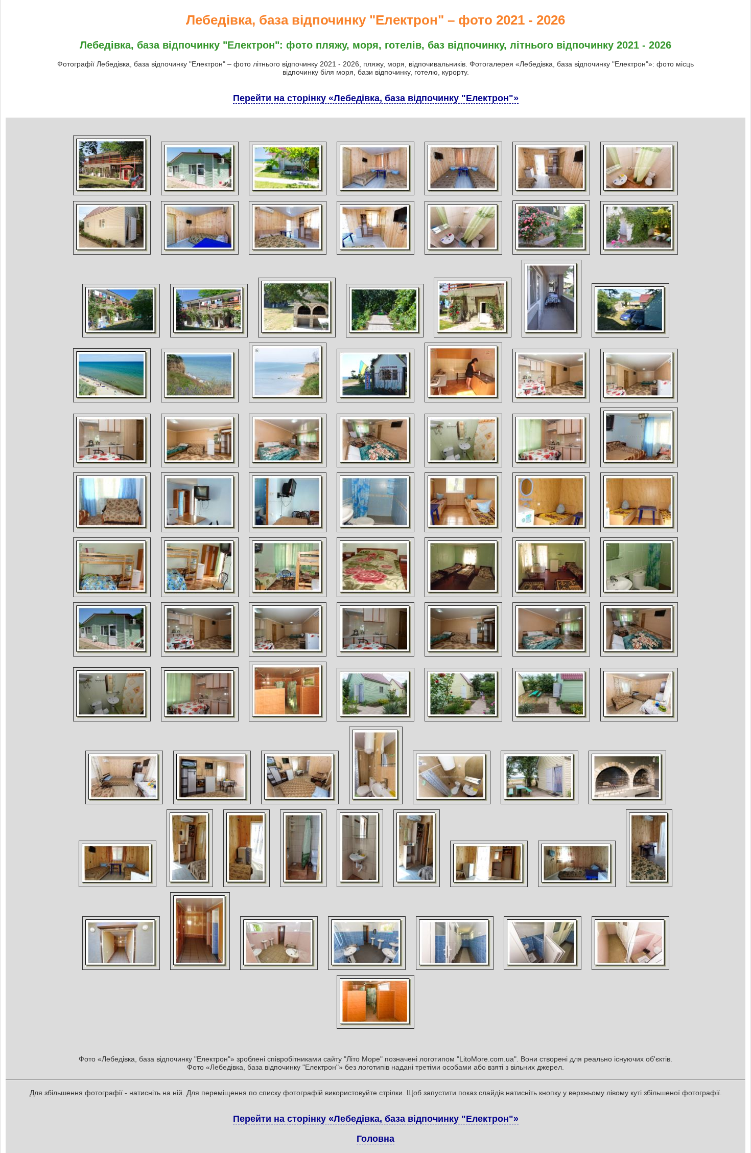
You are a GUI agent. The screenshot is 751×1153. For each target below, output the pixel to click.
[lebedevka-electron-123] (112, 721)
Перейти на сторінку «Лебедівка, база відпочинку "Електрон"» (376, 98)
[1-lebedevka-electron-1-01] (199, 195)
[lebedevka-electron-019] (375, 402)
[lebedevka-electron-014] (630, 337)
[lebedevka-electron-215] (375, 1029)
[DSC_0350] (287, 255)
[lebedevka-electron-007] (296, 337)
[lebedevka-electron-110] (199, 597)
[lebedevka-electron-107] (551, 532)
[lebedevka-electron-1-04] (112, 467)
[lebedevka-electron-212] (542, 970)
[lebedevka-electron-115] (639, 597)
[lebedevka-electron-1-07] (375, 467)
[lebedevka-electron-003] (551, 255)
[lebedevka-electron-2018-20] (375, 721)
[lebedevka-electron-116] (112, 656)
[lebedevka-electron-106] (463, 532)
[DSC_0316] (375, 195)
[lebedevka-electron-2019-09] (649, 887)
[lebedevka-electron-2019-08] (576, 887)
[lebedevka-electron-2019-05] (360, 887)
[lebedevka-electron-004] (639, 255)
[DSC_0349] (199, 255)
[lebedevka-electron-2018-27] (375, 804)
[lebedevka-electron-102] (112, 532)
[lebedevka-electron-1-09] (551, 467)
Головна (375, 1139)
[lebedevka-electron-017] (199, 402)
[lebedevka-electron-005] (121, 337)
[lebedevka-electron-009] (472, 337)
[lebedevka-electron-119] (375, 656)
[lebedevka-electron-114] (551, 597)
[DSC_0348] (112, 255)
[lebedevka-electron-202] (121, 970)
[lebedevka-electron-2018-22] (551, 721)
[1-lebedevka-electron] (287, 195)
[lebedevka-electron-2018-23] (639, 721)
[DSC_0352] (463, 255)
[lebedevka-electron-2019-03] (246, 887)
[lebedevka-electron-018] (287, 402)
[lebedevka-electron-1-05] (199, 467)
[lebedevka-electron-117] (199, 656)
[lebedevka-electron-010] (551, 337)
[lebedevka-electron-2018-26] (300, 804)
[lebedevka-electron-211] (454, 970)
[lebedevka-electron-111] (287, 597)
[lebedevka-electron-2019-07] (489, 887)
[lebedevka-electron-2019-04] (303, 887)
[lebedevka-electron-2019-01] (117, 887)
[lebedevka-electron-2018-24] (124, 804)
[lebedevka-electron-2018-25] (212, 804)
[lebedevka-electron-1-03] (639, 402)
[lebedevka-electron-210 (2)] (366, 970)
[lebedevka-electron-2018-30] (627, 804)
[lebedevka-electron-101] (639, 467)
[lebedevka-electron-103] (199, 532)
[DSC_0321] (639, 195)
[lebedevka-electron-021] (463, 402)
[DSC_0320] (551, 195)
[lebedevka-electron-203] (200, 970)
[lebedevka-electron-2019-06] (416, 887)
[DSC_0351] (375, 255)
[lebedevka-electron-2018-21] (463, 721)
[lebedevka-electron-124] (199, 721)
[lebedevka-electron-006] (209, 337)
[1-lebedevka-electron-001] (112, 195)
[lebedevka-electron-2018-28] (451, 804)
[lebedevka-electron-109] (112, 597)
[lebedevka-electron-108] (639, 532)
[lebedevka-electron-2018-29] (539, 804)
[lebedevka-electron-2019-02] (190, 887)
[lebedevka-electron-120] (463, 656)
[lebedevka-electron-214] (630, 970)
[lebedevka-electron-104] (287, 532)
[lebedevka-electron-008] (384, 337)
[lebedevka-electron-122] (639, 656)
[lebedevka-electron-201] (287, 721)
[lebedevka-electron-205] (279, 970)
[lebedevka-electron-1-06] (287, 467)
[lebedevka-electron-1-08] (463, 467)
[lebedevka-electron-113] (463, 597)
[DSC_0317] (463, 195)
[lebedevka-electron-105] (375, 532)
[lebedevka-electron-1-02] (551, 402)
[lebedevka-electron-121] (551, 656)
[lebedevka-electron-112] (375, 597)
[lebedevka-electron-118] (287, 656)
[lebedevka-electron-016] (112, 402)
